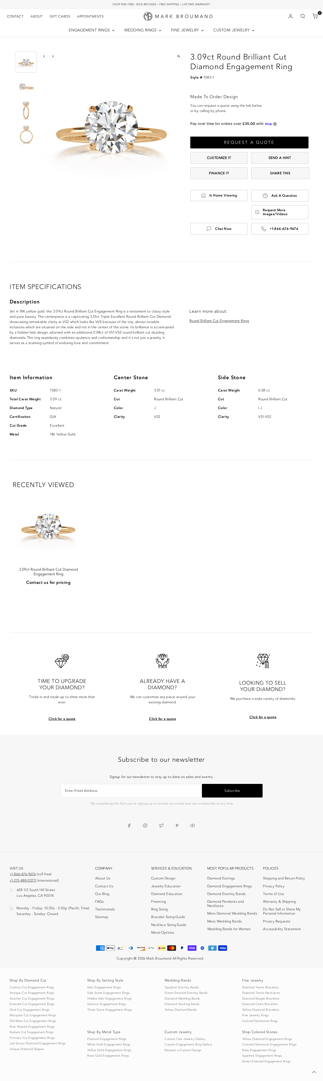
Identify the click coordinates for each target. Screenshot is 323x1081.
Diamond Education (166, 894)
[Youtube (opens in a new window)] (192, 825)
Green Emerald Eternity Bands (186, 993)
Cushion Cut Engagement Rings (32, 987)
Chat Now (223, 229)
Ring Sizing (159, 909)
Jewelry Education (166, 886)
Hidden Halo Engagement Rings (109, 998)
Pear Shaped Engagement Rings (32, 1027)
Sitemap (101, 917)
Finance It (219, 173)
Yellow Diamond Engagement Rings (267, 1039)
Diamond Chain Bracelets (260, 1004)
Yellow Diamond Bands (180, 1010)
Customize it (219, 158)
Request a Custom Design (183, 1050)
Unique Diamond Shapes (27, 1049)
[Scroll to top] (314, 1072)
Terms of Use (273, 894)
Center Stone (131, 378)
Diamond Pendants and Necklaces (225, 904)
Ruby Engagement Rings (259, 1050)
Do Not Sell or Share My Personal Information (282, 911)
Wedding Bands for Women (229, 929)
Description (25, 302)
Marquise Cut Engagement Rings (33, 1015)
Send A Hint (280, 158)
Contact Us (104, 886)
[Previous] (44, 56)
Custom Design (163, 878)
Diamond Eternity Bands (226, 894)
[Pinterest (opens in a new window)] (177, 825)
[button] (26, 62)
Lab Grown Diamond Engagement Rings (38, 1043)
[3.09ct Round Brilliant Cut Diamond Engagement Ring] (48, 524)
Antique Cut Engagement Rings (32, 993)
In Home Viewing (223, 195)
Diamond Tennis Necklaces (261, 993)
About (37, 16)
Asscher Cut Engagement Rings (32, 998)
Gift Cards (60, 16)
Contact (15, 16)
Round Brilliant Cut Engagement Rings (219, 321)
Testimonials (105, 909)
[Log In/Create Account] (290, 16)
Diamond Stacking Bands (182, 1004)
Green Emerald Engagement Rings (266, 1061)
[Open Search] (302, 16)
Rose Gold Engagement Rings (108, 1056)
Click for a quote (62, 719)
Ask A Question (284, 196)
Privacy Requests (276, 921)
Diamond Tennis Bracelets (260, 987)
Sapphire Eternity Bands (181, 987)
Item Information (31, 378)
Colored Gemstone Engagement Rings (269, 1044)
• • (161, 4)
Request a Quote (249, 142)
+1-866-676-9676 (284, 229)
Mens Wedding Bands (224, 921)
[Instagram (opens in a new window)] (145, 825)
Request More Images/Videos (275, 212)
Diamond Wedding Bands (182, 998)
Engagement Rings (90, 30)
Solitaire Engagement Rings (106, 1004)
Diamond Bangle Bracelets (260, 998)
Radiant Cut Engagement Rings (31, 1032)
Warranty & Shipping (279, 902)
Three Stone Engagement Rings (109, 1010)
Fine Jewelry (186, 30)
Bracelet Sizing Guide (168, 917)
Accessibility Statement (282, 930)
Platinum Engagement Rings (106, 1039)
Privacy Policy (274, 886)
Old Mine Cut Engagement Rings (33, 1021)
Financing (158, 902)
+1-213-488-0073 (23, 880)
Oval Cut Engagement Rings (29, 1010)
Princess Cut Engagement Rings (32, 1038)
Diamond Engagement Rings (229, 886)
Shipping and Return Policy (284, 878)
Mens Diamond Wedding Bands (232, 913)
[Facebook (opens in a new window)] (129, 825)
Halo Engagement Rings (104, 987)
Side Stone (232, 378)
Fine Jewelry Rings (255, 1015)
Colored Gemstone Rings (260, 1021)
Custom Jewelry (232, 30)
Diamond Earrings (221, 878)
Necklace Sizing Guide (168, 925)
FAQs (99, 902)
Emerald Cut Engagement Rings (32, 1004)
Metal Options (162, 933)
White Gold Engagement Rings (109, 1044)
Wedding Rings (141, 30)
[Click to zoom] (178, 56)
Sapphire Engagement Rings (262, 1056)
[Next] (52, 56)
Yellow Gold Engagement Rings (109, 1050)
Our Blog (102, 894)
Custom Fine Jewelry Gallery (185, 1039)
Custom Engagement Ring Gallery (188, 1044)
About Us (102, 878)
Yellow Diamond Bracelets (260, 1010)
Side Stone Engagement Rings (108, 993)
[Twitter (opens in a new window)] (161, 825)
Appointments (90, 16)
